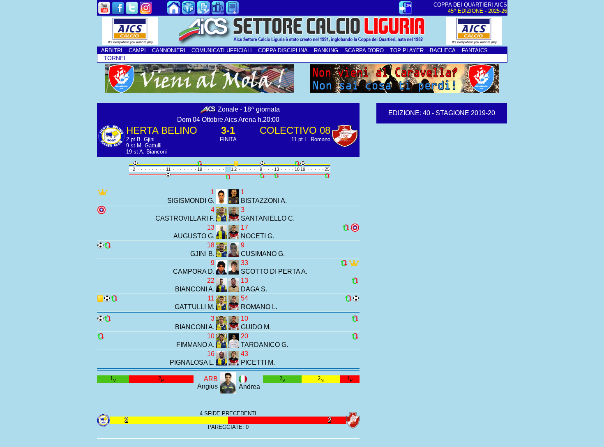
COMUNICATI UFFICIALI (221, 50)
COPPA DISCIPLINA (283, 50)
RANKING (326, 50)
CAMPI (137, 50)
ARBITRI (111, 50)
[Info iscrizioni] (203, 12)
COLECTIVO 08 (295, 130)
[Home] (173, 12)
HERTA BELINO (161, 130)
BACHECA (443, 50)
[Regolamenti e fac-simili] (232, 12)
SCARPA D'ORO (364, 50)
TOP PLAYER (407, 50)
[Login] (405, 12)
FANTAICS (475, 50)
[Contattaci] (188, 12)
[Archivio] (218, 12)
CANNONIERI (168, 50)
